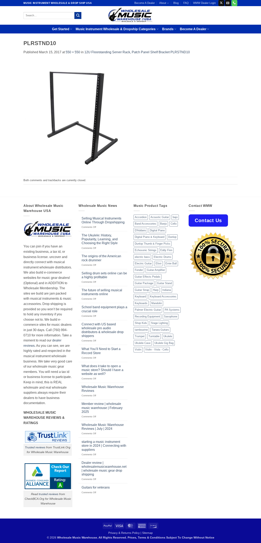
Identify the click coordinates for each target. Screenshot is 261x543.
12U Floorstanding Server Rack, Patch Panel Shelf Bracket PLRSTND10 (137, 52)
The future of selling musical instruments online (102, 292)
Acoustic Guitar (159, 217)
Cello (174, 223)
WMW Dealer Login (204, 2)
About (162, 2)
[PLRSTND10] (79, 115)
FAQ (186, 2)
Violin (138, 349)
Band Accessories (145, 223)
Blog (176, 2)
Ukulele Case (142, 343)
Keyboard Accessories (163, 296)
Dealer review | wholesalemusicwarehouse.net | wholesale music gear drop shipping (104, 468)
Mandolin (156, 303)
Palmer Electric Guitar (148, 309)
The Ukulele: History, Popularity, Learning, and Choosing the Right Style (100, 239)
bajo (175, 217)
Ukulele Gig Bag (164, 343)
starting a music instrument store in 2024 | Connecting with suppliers (104, 445)
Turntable (153, 336)
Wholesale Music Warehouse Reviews (103, 388)
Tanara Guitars (160, 329)
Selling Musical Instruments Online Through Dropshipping (103, 220)
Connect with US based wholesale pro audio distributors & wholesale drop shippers (103, 330)
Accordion (141, 217)
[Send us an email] (228, 3)
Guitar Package (144, 283)
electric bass (142, 256)
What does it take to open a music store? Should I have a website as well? (102, 370)
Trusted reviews (35, 447)
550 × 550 (73, 52)
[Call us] (234, 3)
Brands (168, 29)
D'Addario (140, 230)
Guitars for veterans (96, 487)
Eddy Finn (166, 250)
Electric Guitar (143, 263)
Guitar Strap (142, 289)
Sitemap (147, 532)
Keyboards (141, 303)
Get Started (60, 29)
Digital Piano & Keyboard (149, 236)
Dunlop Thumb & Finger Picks (152, 243)
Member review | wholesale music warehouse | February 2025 (102, 407)
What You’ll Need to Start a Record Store (101, 351)
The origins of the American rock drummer (101, 258)
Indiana (166, 289)
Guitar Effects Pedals (147, 276)
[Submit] (77, 15)
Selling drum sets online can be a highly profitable (104, 275)
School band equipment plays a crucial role (104, 309)
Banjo (163, 223)
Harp (155, 289)
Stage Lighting (159, 323)
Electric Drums (162, 256)
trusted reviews (48, 494)
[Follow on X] (221, 3)
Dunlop (172, 236)
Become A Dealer (144, 2)
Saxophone (170, 316)
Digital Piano (157, 230)
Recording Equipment (147, 316)
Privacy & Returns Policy (124, 532)
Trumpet (140, 336)
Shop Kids (141, 323)
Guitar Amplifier (156, 270)
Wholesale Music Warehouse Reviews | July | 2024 (103, 426)
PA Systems (172, 309)
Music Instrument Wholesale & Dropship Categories (116, 29)
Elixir (158, 263)
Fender (139, 270)
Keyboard (140, 296)
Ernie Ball (171, 263)
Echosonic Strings (145, 250)
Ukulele (167, 336)
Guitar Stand (164, 283)
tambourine (141, 329)
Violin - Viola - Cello (156, 349)
